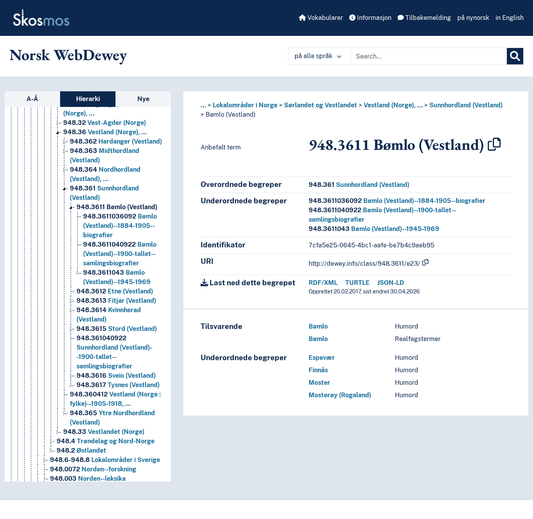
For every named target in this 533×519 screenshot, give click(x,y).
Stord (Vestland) (116, 328)
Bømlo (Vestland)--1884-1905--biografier (120, 226)
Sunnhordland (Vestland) (466, 105)
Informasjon (373, 17)
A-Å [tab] (32, 99)
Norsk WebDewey (68, 54)
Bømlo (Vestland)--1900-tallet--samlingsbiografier (119, 254)
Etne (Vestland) (114, 291)
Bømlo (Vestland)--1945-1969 (374, 229)
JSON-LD (390, 282)
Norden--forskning (93, 469)
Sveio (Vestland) (116, 375)
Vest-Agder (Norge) (104, 122)
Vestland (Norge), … (105, 132)
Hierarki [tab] (88, 99)
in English (510, 17)
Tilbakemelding (427, 17)
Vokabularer (324, 17)
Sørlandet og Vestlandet (320, 105)
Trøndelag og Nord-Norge (106, 441)
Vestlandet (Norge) (103, 431)
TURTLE (357, 282)
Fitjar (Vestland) (116, 300)
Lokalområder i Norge (245, 105)
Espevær (322, 357)
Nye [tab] (143, 99)
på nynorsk (473, 17)
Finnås (318, 370)
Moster (319, 382)
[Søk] (515, 56)
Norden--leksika (88, 478)
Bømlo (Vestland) (116, 207)
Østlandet (81, 450)
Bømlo (318, 326)
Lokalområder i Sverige (105, 460)
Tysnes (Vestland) (118, 385)
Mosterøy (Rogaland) (340, 395)
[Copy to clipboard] (494, 144)
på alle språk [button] (314, 56)
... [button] (203, 105)
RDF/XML (323, 282)
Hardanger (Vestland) (116, 141)
